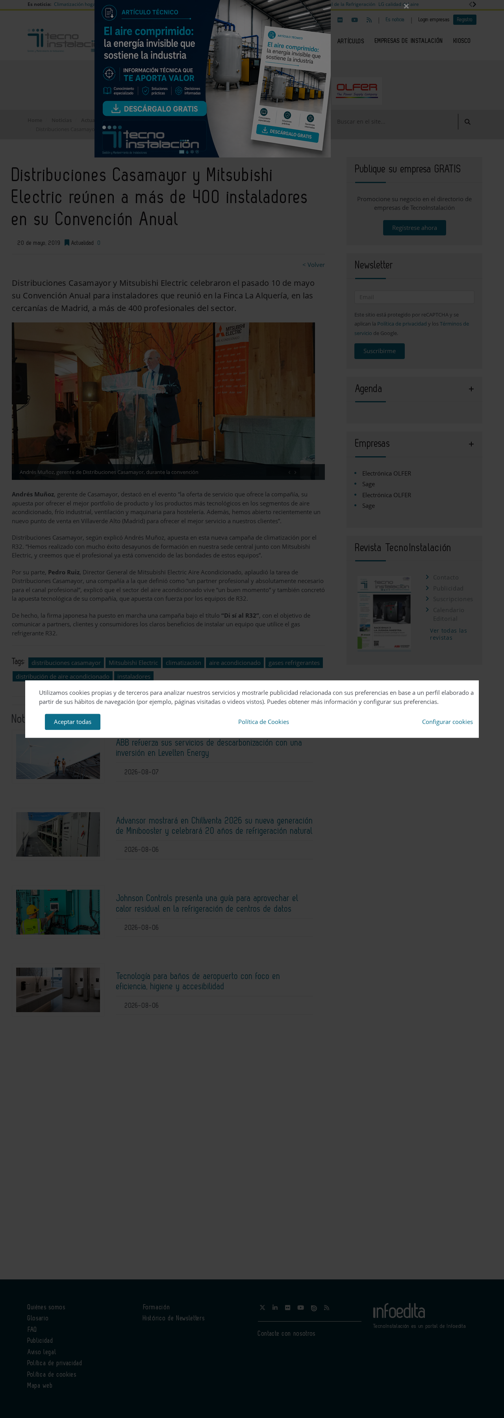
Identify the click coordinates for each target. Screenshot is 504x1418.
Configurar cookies (447, 722)
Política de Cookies (263, 722)
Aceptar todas (72, 722)
